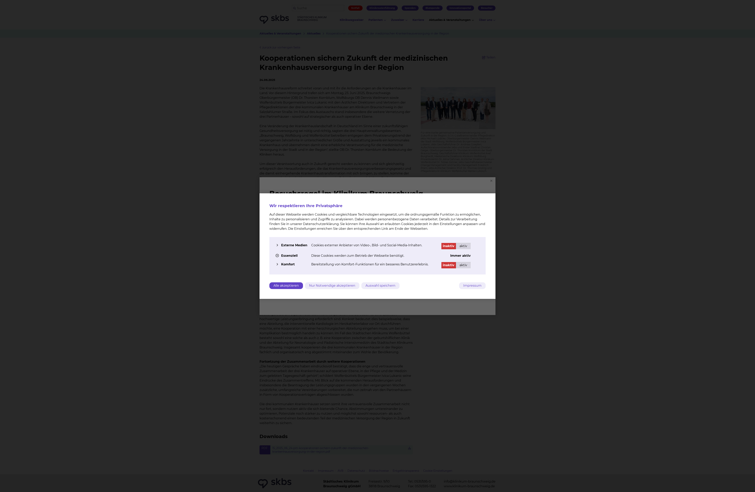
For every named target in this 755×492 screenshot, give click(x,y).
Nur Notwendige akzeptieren (332, 285)
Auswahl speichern (380, 285)
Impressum (472, 285)
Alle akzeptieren (286, 285)
